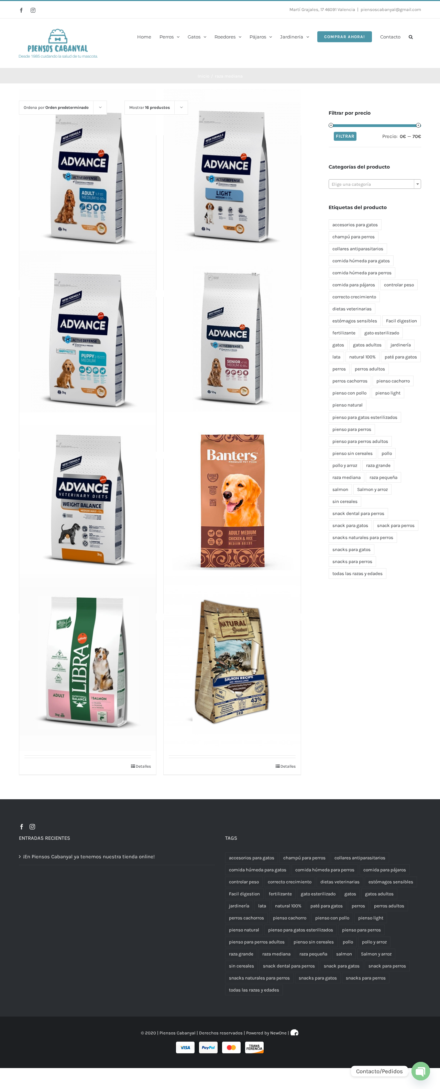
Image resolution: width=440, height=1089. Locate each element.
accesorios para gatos (355, 224)
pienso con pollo (349, 393)
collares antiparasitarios (357, 248)
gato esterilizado (381, 332)
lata (336, 356)
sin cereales (345, 501)
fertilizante (343, 332)
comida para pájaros (353, 284)
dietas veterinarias (352, 308)
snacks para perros (352, 561)
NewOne (278, 1032)
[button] (411, 36)
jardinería (400, 344)
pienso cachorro (393, 380)
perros (339, 368)
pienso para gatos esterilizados (364, 417)
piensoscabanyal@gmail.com (391, 9)
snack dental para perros (358, 513)
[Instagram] (32, 826)
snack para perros (396, 525)
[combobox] (375, 184)
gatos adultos (367, 344)
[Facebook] (21, 826)
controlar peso (399, 284)
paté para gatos (401, 356)
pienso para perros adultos (360, 441)
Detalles (143, 766)
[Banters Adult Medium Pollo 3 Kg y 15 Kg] (232, 500)
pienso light (387, 393)
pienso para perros (351, 429)
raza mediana (346, 477)
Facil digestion (401, 320)
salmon (340, 489)
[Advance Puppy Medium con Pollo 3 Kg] (87, 339)
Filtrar (345, 136)
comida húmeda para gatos (361, 260)
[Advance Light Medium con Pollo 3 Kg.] (232, 177)
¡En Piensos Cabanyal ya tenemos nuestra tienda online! (89, 856)
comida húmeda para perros (362, 272)
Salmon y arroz (372, 489)
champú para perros (353, 236)
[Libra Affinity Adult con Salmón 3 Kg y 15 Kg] (87, 662)
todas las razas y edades (357, 573)
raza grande (378, 465)
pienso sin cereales (352, 453)
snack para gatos (350, 525)
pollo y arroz (344, 465)
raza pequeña (383, 477)
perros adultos (370, 368)
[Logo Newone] (294, 1032)
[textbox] (375, 184)
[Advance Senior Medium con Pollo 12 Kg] (232, 339)
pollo (387, 453)
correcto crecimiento (354, 296)
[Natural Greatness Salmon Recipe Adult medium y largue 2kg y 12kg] (232, 662)
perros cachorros (349, 380)
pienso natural (347, 405)
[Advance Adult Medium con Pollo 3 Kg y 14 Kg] (87, 177)
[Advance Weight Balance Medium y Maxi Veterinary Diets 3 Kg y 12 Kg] (87, 500)
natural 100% (362, 356)
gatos (338, 344)
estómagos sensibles (354, 320)
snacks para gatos (351, 549)
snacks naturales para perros (362, 537)
